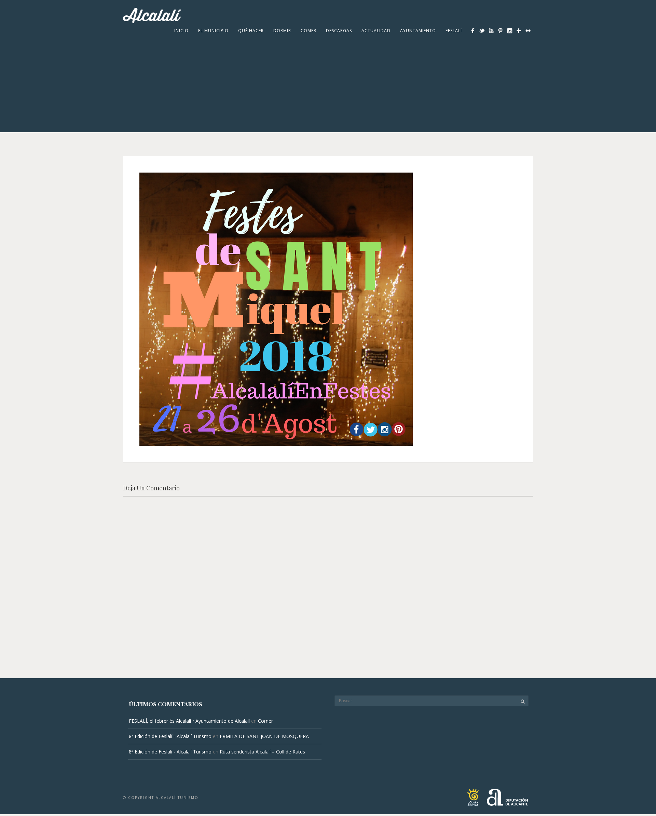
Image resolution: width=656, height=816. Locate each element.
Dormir (282, 30)
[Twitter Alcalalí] (482, 30)
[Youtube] (491, 30)
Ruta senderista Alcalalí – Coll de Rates (262, 751)
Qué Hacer (251, 30)
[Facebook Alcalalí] (472, 30)
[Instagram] (509, 30)
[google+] (519, 30)
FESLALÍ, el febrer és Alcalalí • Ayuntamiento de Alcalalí (189, 721)
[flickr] (528, 30)
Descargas (339, 30)
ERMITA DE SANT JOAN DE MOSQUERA (264, 736)
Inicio (181, 30)
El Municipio (213, 30)
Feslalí (454, 30)
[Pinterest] (500, 30)
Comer (308, 30)
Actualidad (376, 30)
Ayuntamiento (418, 30)
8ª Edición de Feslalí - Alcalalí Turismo (170, 736)
